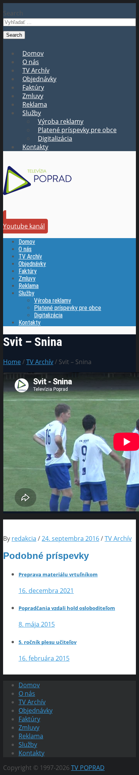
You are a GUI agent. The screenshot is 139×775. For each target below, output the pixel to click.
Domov (33, 53)
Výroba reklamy (60, 121)
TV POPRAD (88, 767)
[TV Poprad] (37, 197)
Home (12, 362)
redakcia (24, 538)
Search (13, 13)
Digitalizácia (55, 138)
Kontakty (35, 147)
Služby (31, 113)
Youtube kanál (24, 226)
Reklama (34, 104)
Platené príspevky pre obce (77, 130)
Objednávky (39, 79)
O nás (30, 62)
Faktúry (33, 87)
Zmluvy (32, 96)
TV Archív (35, 70)
